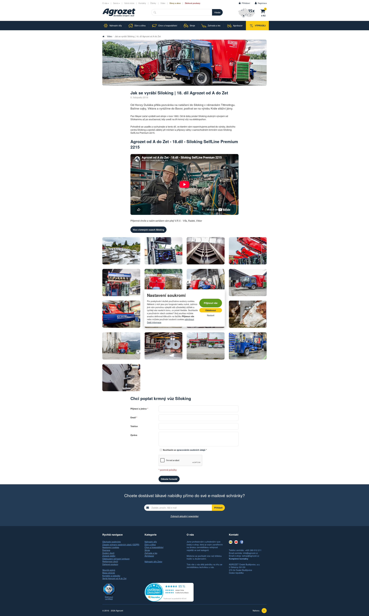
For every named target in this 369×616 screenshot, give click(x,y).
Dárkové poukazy (192, 3)
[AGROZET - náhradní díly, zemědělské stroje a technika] (103, 36)
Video (162, 3)
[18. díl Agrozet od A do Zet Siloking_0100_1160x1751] (121, 377)
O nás (104, 3)
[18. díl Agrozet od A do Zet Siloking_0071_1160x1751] (121, 250)
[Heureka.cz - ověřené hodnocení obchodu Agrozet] (169, 591)
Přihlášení (246, 3)
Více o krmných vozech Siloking (148, 229)
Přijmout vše (211, 303)
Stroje (147, 550)
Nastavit (210, 315)
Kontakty (142, 3)
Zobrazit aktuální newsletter (185, 516)
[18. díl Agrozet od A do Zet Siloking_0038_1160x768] (121, 314)
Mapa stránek (108, 572)
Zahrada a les (151, 553)
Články (153, 3)
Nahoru (256, 610)
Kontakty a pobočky (111, 575)
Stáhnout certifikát (109, 598)
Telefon (134, 426)
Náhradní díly (151, 541)
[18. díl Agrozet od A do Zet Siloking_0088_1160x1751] (248, 250)
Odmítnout (210, 310)
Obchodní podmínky (111, 541)
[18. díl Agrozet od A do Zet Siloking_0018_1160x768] (248, 346)
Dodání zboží (108, 553)
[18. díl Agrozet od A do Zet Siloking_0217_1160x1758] (248, 314)
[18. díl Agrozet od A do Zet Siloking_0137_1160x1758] (121, 282)
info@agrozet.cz (250, 553)
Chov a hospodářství (154, 547)
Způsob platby (108, 555)
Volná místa (129, 3)
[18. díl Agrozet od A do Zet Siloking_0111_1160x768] (206, 346)
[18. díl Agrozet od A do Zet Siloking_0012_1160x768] (163, 346)
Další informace (154, 322)
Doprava (106, 550)
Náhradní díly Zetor (153, 561)
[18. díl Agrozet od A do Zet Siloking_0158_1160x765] (248, 282)
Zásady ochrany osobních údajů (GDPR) (120, 544)
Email (133, 417)
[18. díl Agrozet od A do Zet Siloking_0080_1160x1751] (163, 250)
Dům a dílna (150, 544)
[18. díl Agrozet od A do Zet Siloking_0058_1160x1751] (206, 250)
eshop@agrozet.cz (250, 555)
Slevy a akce (175, 3)
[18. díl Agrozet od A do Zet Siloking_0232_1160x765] (184, 63)
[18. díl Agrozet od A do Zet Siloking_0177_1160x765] (206, 282)
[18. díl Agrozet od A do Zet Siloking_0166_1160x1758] (121, 346)
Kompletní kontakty (238, 558)
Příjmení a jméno (139, 408)
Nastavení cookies (110, 547)
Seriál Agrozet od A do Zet (114, 578)
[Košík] (263, 11)
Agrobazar (149, 555)
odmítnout (189, 319)
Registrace (262, 3)
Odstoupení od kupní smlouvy (116, 558)
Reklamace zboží (110, 561)
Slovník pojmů (108, 570)
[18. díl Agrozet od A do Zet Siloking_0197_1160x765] (163, 282)
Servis (115, 3)
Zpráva (133, 435)
